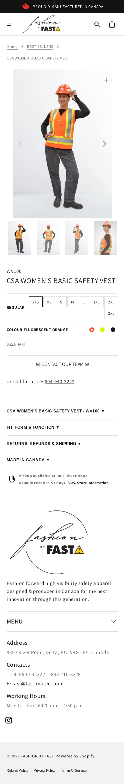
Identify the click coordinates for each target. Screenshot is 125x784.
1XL (106, 302)
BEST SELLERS (40, 46)
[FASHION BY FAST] (41, 24)
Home (12, 46)
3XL (106, 313)
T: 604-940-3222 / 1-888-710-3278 (44, 674)
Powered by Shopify (75, 755)
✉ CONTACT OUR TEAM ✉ (59, 364)
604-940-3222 (59, 382)
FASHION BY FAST (37, 755)
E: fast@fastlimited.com (34, 683)
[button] (14, 24)
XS (59, 302)
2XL (91, 313)
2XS (45, 302)
